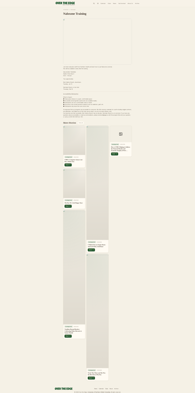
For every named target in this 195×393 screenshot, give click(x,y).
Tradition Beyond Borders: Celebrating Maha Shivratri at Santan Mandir (73, 331)
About (111, 388)
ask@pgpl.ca (104, 115)
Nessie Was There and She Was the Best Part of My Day (96, 373)
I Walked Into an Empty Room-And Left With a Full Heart (97, 245)
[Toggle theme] (98, 3)
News (95, 388)
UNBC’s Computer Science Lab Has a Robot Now (73, 160)
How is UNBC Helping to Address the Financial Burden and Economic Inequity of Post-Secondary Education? (120, 149)
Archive (116, 388)
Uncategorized (68, 157)
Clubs (106, 388)
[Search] (93, 3)
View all (81, 122)
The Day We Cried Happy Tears (74, 203)
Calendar (101, 388)
